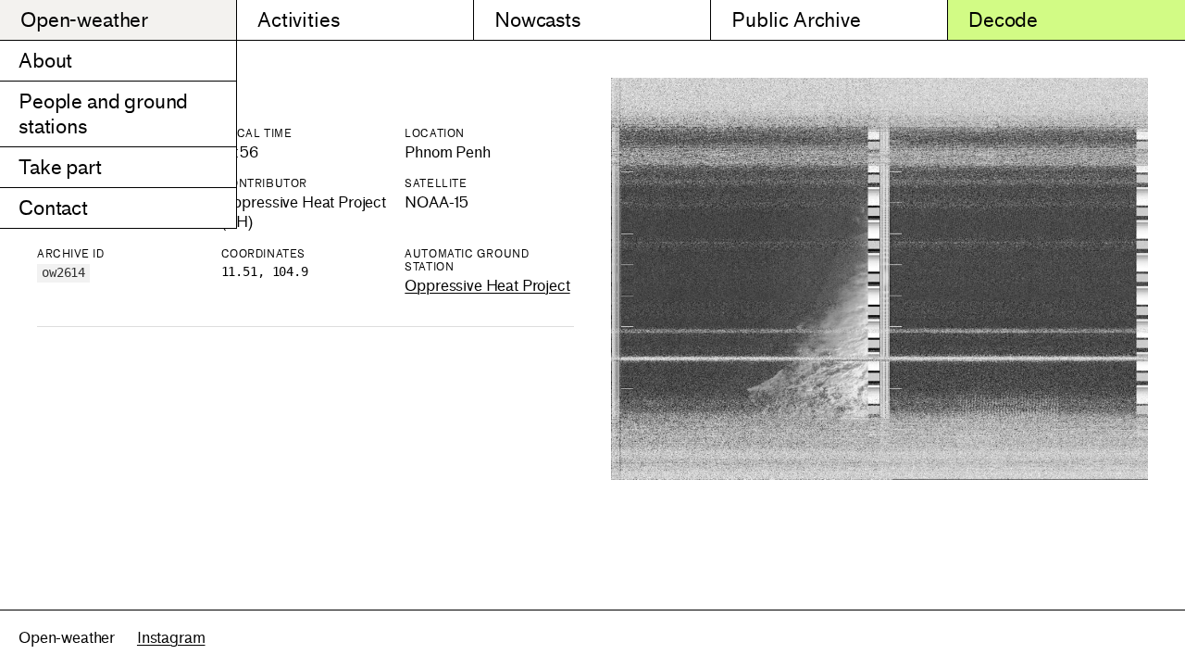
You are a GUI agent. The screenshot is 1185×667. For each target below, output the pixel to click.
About (45, 60)
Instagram (171, 638)
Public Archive (796, 19)
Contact (53, 208)
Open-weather (84, 19)
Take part (60, 167)
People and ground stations (103, 114)
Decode (1003, 19)
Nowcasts (537, 19)
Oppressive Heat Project (487, 286)
